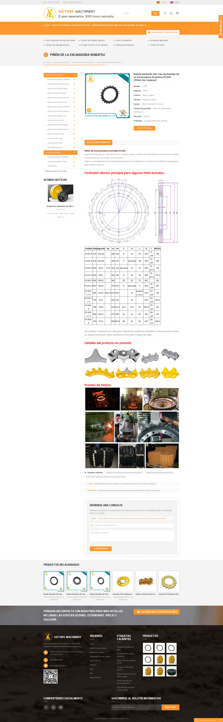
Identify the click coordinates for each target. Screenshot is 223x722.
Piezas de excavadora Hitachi (58, 89)
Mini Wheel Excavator (55, 147)
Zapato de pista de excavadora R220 (124, 682)
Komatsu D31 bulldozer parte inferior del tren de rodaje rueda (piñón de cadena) (123, 594)
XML (91, 673)
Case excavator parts (55, 138)
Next (77, 200)
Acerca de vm (121, 25)
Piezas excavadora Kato (56, 120)
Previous (44, 200)
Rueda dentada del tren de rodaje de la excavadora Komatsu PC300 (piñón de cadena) (125, 484)
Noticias (93, 665)
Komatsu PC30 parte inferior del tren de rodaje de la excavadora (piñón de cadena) (169, 594)
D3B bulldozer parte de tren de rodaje (125, 688)
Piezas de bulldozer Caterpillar (58, 157)
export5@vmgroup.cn (74, 2)
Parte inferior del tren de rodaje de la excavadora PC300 (105, 477)
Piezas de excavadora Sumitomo (59, 107)
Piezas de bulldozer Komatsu (57, 161)
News (133, 25)
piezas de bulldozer (81, 25)
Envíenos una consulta (207, 720)
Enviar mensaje (101, 549)
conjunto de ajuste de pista (125, 648)
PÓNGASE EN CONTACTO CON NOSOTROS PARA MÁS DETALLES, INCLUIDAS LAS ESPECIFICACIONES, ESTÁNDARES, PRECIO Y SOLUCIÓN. (83, 615)
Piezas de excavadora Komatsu (83, 62)
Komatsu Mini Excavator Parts (118, 719)
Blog (91, 669)
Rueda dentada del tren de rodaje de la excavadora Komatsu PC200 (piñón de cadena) (54, 594)
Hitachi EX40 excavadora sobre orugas (126, 675)
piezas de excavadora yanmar (58, 129)
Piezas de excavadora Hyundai (58, 98)
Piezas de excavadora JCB (57, 116)
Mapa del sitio (95, 677)
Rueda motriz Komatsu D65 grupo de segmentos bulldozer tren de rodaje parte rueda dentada (146, 594)
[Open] (221, 26)
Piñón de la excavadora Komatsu (109, 62)
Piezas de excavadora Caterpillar (59, 80)
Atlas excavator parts (55, 143)
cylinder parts (52, 166)
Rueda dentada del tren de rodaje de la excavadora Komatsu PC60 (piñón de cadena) (77, 594)
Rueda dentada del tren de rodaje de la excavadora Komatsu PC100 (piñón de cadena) (129, 491)
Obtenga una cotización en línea (164, 32)
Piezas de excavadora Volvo (57, 102)
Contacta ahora (144, 128)
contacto (142, 25)
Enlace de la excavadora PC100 (126, 661)
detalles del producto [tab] (98, 142)
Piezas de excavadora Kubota (58, 125)
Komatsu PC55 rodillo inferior (125, 668)
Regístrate (170, 707)
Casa (48, 25)
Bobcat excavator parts (56, 134)
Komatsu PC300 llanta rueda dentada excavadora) (124, 473)
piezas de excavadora (61, 25)
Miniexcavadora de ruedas (103, 25)
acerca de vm (95, 661)
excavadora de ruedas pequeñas (125, 655)
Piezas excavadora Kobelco (57, 93)
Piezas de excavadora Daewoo (58, 111)
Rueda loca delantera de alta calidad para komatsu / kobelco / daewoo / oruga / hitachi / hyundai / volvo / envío (61, 206)
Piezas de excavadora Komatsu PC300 (159, 473)
